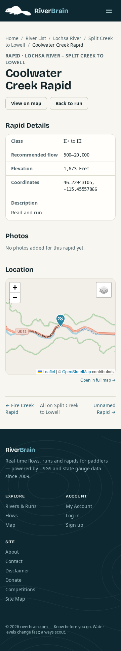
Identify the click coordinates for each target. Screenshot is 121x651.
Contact (14, 561)
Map (10, 525)
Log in (73, 515)
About (12, 552)
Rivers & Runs (21, 506)
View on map (26, 103)
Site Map (15, 599)
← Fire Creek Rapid (19, 408)
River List (36, 38)
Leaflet (48, 371)
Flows (11, 515)
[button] (60, 320)
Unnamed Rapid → (104, 408)
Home (11, 38)
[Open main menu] (109, 10)
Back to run (68, 103)
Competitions (20, 589)
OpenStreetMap (76, 371)
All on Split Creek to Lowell (59, 408)
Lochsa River (67, 38)
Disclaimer (17, 570)
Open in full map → (98, 380)
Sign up (74, 525)
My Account (79, 506)
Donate (13, 580)
